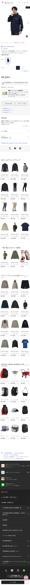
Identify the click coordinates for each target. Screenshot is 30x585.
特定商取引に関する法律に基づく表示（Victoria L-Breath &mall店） (15, 143)
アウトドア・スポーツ (19, 453)
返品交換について (7, 112)
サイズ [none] (2, 67)
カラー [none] (2, 59)
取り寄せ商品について (8, 110)
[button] (15, 23)
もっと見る (25, 126)
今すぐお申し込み (11, 96)
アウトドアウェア (14, 454)
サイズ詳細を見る (25, 70)
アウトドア (6, 454)
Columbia (5, 48)
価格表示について (7, 108)
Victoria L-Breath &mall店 (8, 46)
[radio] (8, 61)
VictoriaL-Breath (8, 453)
